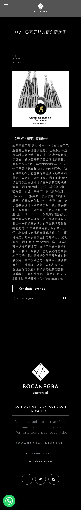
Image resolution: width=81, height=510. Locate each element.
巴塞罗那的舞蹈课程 (30, 138)
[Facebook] (27, 479)
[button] (9, 501)
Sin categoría (26, 298)
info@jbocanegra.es (41, 461)
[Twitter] (40, 479)
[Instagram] (54, 479)
